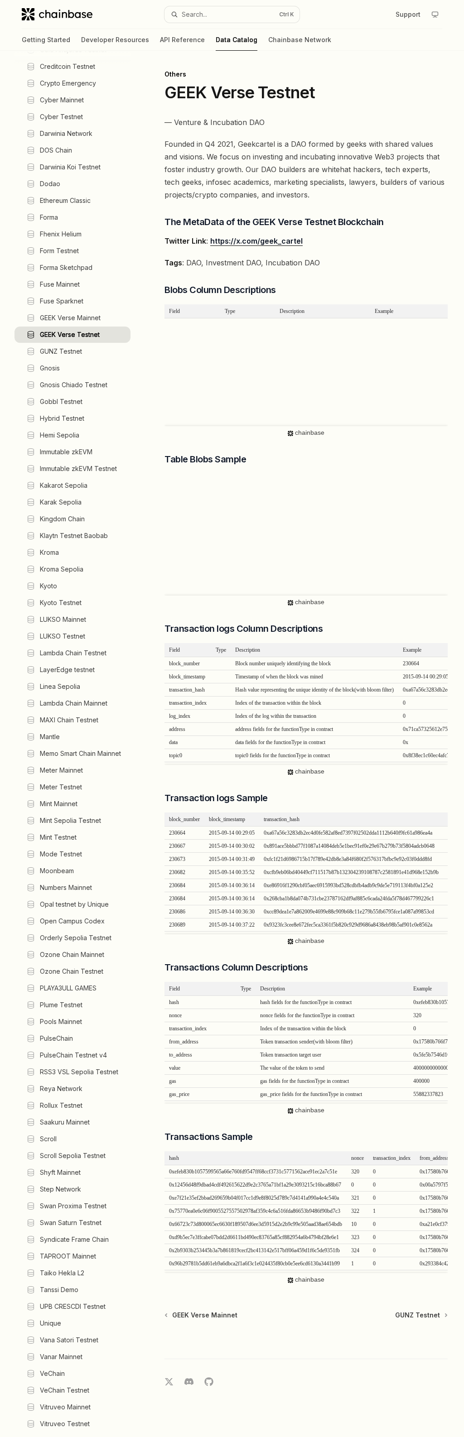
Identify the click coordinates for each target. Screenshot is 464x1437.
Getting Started (46, 39)
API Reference (182, 39)
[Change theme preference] (435, 14)
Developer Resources (115, 39)
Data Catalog (236, 39)
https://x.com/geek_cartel (256, 240)
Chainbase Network (299, 39)
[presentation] (79, 744)
